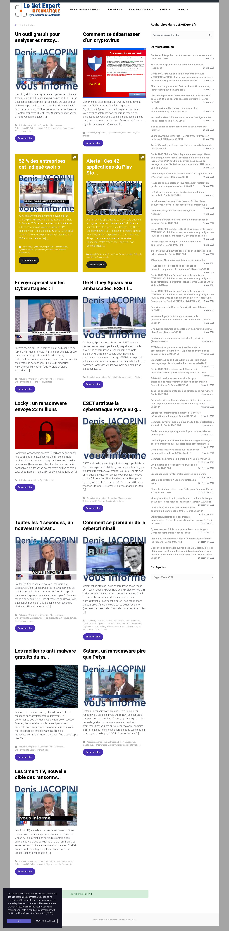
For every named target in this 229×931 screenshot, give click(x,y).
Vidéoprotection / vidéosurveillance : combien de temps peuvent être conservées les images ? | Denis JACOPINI (181, 500)
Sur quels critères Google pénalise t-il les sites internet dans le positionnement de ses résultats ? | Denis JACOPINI (181, 403)
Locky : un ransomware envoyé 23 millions (41, 406)
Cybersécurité (39, 250)
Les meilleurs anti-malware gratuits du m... (45, 654)
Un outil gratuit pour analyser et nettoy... (37, 37)
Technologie (88, 629)
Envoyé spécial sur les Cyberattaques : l (40, 285)
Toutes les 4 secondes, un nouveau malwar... (44, 525)
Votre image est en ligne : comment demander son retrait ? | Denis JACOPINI (176, 243)
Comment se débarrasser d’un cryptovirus (111, 37)
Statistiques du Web (67, 618)
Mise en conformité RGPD (84, 9)
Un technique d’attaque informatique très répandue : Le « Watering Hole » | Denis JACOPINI (181, 175)
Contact (181, 9)
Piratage (48, 382)
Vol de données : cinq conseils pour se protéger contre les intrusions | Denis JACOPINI (181, 119)
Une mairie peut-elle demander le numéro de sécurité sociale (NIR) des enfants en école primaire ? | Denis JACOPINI (180, 99)
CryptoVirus (33, 125)
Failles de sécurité (37, 128)
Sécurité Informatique (24, 131)
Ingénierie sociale (101, 257)
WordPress (132, 920)
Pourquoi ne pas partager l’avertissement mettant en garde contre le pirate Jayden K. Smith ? (180, 185)
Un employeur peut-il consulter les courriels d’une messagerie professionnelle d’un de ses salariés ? (178, 362)
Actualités (23, 125)
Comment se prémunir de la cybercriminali (114, 525)
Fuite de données (53, 128)
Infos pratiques (68, 128)
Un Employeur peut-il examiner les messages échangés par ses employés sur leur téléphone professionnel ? (181, 442)
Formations (113, 9)
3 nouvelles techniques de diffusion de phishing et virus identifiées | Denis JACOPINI (181, 331)
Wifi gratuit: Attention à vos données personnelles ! (179, 260)
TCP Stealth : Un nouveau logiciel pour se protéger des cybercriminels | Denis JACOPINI (181, 253)
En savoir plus (25, 138)
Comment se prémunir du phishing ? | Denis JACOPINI (180, 459)
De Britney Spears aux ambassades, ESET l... (107, 285)
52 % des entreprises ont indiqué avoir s (42, 164)
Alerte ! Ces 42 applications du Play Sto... (109, 167)
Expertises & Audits (139, 9)
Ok (19, 921)
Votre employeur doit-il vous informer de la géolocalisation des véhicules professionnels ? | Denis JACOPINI (180, 319)
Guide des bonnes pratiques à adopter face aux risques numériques (181, 433)
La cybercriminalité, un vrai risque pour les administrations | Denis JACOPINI (174, 110)
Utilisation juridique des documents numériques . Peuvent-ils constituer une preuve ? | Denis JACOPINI (182, 520)
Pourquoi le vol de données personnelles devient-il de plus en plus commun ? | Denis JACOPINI (180, 268)
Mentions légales (45, 921)
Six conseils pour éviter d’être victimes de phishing (179, 474)
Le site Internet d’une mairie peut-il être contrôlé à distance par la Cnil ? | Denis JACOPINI (177, 509)
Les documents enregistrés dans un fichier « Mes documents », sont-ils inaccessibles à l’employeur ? (179, 203)
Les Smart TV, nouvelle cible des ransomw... (40, 774)
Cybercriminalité (22, 128)
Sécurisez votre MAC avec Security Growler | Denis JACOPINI (178, 309)
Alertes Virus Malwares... (106, 742)
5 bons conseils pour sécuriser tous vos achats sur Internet (179, 128)
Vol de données (100, 629)
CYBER (163, 9)
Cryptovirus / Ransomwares (51, 125)
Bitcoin (121, 742)
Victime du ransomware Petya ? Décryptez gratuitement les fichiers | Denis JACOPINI (181, 540)
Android (103, 254)
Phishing (102, 626)
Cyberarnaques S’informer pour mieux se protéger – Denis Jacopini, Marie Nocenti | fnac (179, 531)
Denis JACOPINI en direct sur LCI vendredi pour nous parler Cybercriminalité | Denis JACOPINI (179, 371)
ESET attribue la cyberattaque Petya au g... (112, 406)
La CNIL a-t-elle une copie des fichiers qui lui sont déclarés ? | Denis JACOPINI (178, 194)
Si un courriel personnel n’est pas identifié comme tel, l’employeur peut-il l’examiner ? (180, 88)
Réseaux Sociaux (114, 626)
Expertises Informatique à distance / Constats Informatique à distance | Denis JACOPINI (176, 415)
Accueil (18, 25)
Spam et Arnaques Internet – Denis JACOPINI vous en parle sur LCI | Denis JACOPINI (180, 138)
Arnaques (100, 620)
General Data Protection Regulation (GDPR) (32, 913)
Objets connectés (53, 864)
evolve (95, 920)
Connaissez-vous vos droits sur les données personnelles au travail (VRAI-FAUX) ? (175, 451)
